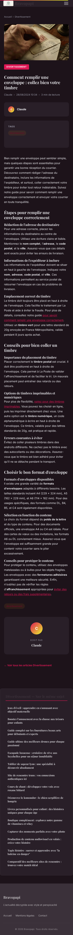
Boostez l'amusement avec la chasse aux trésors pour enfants (36, 720)
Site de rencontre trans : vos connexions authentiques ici (31, 777)
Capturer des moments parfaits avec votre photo (36, 831)
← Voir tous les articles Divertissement (28, 665)
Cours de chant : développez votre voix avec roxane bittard (33, 788)
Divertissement (22, 16)
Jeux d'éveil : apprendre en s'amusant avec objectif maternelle (33, 709)
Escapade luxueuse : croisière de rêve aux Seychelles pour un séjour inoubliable (32, 754)
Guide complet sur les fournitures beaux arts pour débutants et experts (34, 732)
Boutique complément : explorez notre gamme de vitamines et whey (35, 822)
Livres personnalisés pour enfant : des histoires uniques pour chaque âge (36, 810)
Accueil (8, 16)
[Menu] (66, 3)
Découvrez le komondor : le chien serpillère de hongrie (35, 799)
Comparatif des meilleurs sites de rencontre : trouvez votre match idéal (34, 863)
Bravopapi (24, 3)
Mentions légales (25, 915)
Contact (42, 915)
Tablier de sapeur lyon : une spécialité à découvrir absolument (31, 765)
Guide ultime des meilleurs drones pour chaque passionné (36, 743)
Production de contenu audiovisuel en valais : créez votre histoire (34, 840)
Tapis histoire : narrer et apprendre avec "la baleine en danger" (34, 852)
